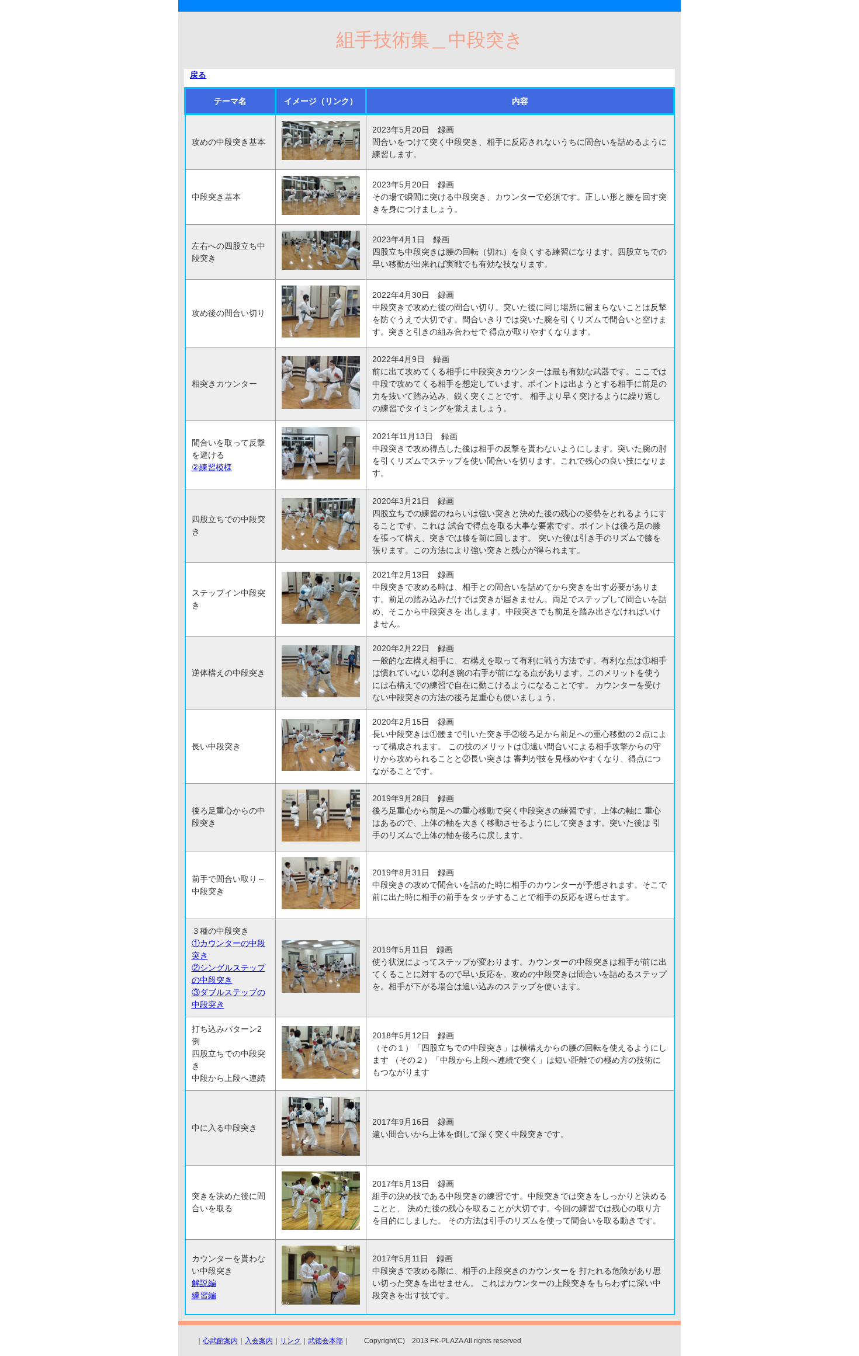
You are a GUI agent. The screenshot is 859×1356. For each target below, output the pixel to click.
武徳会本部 (325, 1341)
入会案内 (259, 1341)
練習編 (204, 1295)
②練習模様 (212, 467)
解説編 (204, 1283)
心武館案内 (220, 1341)
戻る (198, 74)
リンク (290, 1341)
